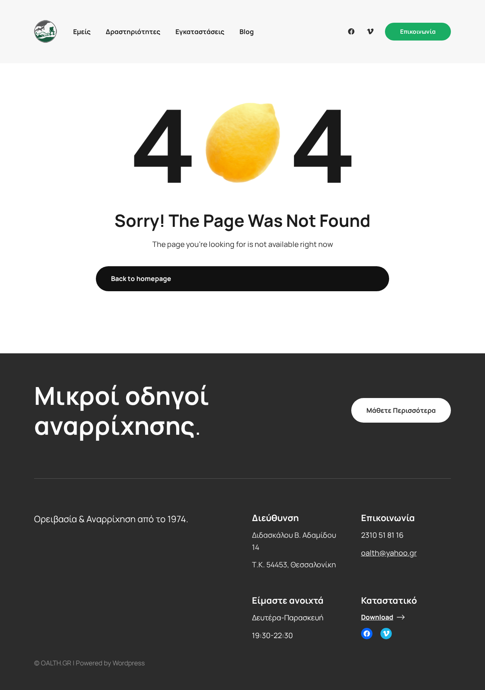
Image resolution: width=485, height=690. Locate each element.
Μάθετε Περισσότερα (401, 410)
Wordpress (129, 662)
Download (377, 617)
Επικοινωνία (418, 31)
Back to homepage (141, 278)
